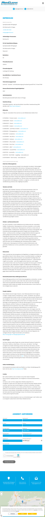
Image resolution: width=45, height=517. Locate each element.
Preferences (13, 513)
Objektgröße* (6, 433)
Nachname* (25, 418)
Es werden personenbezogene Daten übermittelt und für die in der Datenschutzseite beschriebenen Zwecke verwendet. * (23, 452)
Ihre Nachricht (6, 444)
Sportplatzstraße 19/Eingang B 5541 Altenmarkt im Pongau (9, 483)
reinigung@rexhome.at (19, 9)
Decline (22, 513)
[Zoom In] (1, 493)
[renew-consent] (1, 515)
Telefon (24, 423)
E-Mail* (4, 423)
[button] (32, 3)
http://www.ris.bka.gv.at (15, 106)
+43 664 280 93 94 (29, 9)
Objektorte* (5, 439)
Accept (32, 513)
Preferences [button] (17, 511)
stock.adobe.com (22, 118)
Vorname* (5, 418)
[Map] (22, 503)
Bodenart (25, 428)
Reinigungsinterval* (27, 433)
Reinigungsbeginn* (27, 439)
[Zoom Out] (1, 494)
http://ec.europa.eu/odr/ (17, 369)
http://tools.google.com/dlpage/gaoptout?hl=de (14, 334)
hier (22, 356)
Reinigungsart (6, 428)
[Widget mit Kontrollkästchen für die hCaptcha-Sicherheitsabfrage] (11, 456)
